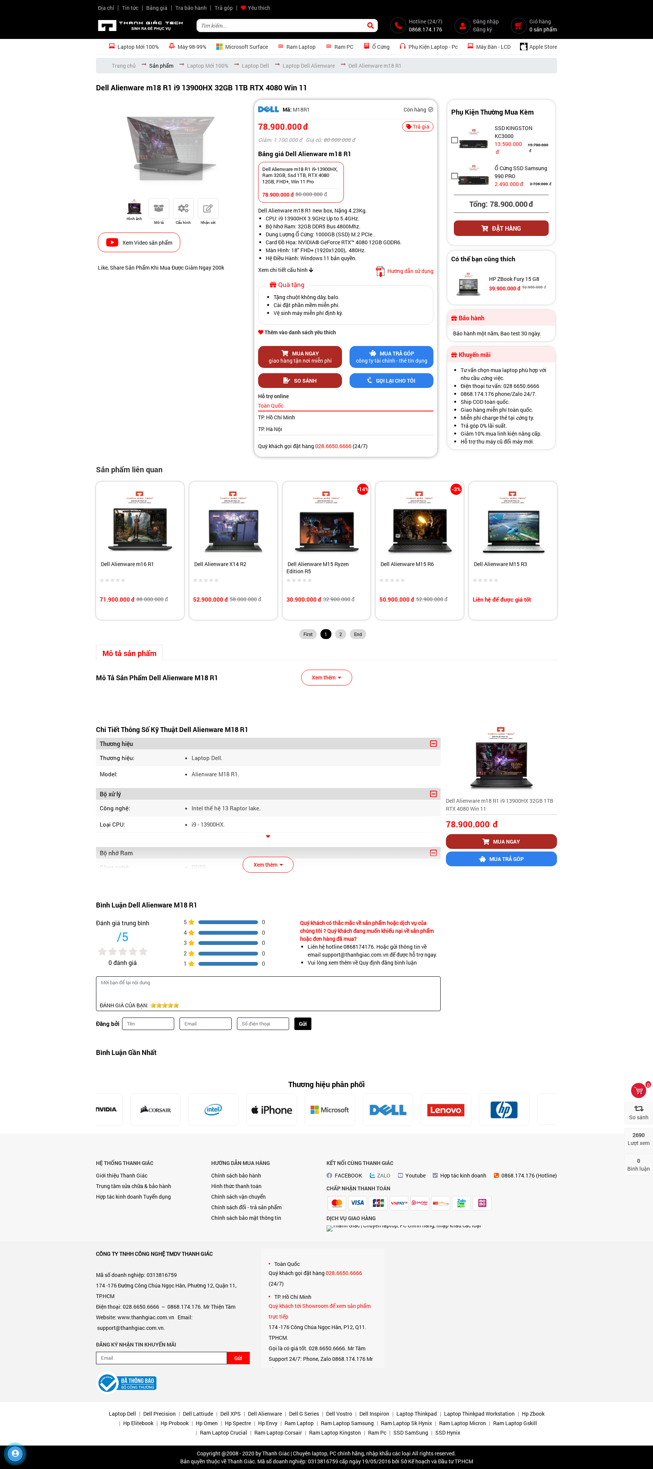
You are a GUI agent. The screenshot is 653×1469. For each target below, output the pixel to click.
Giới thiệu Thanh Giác (121, 1175)
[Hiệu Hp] (472, 1110)
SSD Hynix (447, 1432)
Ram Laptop (299, 1423)
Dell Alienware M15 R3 (500, 564)
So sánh (305, 380)
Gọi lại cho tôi (395, 380)
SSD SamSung (410, 1432)
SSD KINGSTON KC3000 (513, 132)
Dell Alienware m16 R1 (127, 564)
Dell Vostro (339, 1413)
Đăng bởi (107, 1023)
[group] (171, 147)
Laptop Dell (122, 1413)
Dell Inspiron (374, 1413)
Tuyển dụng (157, 1196)
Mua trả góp (506, 858)
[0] (638, 1090)
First (308, 634)
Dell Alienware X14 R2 (219, 564)
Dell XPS (230, 1413)
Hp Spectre (238, 1423)
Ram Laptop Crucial (223, 1432)
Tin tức (130, 7)
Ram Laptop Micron (462, 1423)
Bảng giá (156, 7)
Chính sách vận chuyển (238, 1196)
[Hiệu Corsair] (123, 1110)
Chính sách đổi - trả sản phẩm (246, 1207)
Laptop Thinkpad (416, 1413)
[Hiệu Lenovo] (413, 1110)
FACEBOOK (348, 1175)
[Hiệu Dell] (268, 109)
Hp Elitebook (138, 1423)
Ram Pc (377, 1432)
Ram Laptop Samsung (347, 1423)
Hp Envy (267, 1423)
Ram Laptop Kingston (335, 1432)
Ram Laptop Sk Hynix (406, 1423)
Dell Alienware (265, 1413)
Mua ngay (506, 841)
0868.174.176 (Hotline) (529, 1175)
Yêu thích (259, 7)
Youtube (415, 1175)
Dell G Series (304, 1413)
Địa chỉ (106, 7)
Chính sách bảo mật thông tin (246, 1217)
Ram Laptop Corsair (278, 1432)
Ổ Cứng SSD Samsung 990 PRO (521, 172)
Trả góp (224, 7)
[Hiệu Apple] (239, 1110)
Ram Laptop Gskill (515, 1423)
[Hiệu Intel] (181, 1110)
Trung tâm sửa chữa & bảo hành (133, 1186)
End (358, 634)
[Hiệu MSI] (529, 1110)
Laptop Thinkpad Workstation (479, 1413)
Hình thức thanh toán (236, 1186)
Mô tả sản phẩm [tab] (129, 653)
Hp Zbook (533, 1413)
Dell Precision (159, 1413)
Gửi (303, 1023)
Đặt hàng (506, 228)
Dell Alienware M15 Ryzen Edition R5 (317, 567)
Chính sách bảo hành (236, 1175)
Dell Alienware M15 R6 (406, 564)
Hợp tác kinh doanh (119, 1196)
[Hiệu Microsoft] (297, 1110)
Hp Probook (175, 1423)
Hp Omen (207, 1423)
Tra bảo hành (191, 7)
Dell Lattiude (198, 1413)
